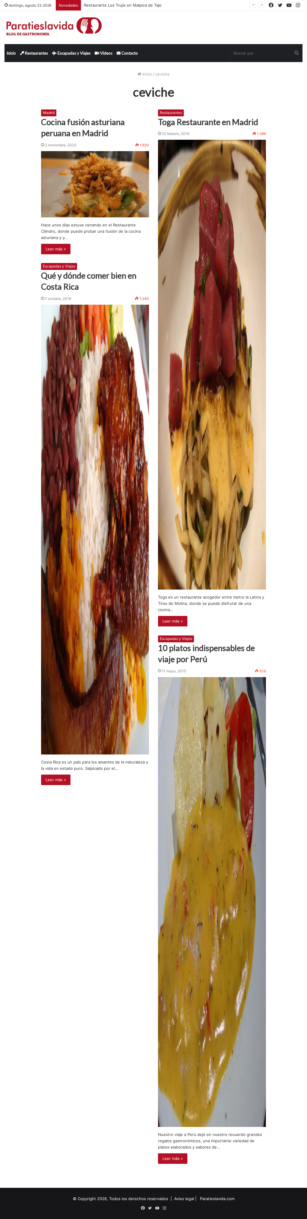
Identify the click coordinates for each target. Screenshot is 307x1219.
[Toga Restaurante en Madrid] (212, 365)
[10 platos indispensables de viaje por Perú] (212, 902)
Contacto (129, 53)
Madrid (49, 112)
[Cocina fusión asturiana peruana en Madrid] (95, 184)
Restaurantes (36, 53)
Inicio (11, 53)
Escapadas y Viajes (74, 53)
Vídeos (105, 53)
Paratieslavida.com (217, 1198)
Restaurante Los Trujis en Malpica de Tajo (123, 5)
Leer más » (56, 248)
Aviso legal (184, 1198)
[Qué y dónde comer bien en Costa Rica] (95, 529)
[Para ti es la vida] (54, 27)
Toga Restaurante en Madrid (208, 122)
